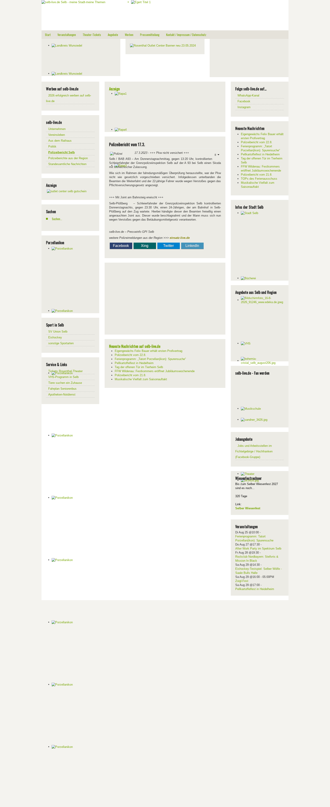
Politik (52, 146)
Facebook (121, 246)
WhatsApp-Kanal (248, 95)
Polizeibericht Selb (61, 152)
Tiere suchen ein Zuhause (65, 382)
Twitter (168, 246)
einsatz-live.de (180, 237)
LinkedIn (192, 246)
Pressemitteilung (149, 34)
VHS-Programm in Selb (63, 377)
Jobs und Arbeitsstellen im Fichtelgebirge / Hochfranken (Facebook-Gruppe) (254, 451)
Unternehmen (57, 129)
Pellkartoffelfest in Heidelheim (254, 589)
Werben (129, 34)
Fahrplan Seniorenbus (62, 388)
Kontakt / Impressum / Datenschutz (186, 34)
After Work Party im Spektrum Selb (258, 548)
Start (48, 34)
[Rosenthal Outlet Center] (163, 45)
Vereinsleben (56, 134)
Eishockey (55, 337)
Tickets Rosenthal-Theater (65, 371)
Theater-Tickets (92, 34)
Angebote (113, 34)
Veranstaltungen (66, 34)
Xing (144, 246)
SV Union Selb (57, 331)
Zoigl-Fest (241, 581)
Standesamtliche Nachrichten (67, 164)
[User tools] (216, 155)
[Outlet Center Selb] (66, 191)
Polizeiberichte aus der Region (68, 158)
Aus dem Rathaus (60, 140)
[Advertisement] (248, 57)
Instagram (244, 107)
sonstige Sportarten (61, 343)
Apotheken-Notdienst (61, 394)
